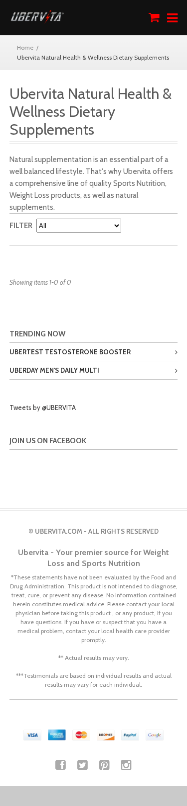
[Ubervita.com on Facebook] (60, 765)
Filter (20, 225)
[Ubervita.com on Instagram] (126, 765)
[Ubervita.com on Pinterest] (104, 765)
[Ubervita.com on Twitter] (82, 765)
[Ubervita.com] (37, 17)
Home (25, 47)
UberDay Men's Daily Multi (54, 370)
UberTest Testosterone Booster (70, 352)
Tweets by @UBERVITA (42, 407)
